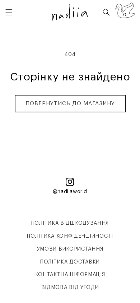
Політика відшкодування (70, 223)
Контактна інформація (70, 274)
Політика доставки (70, 262)
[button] (9, 12)
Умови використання (70, 249)
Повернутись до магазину (70, 103)
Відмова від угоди (70, 287)
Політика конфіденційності (70, 236)
